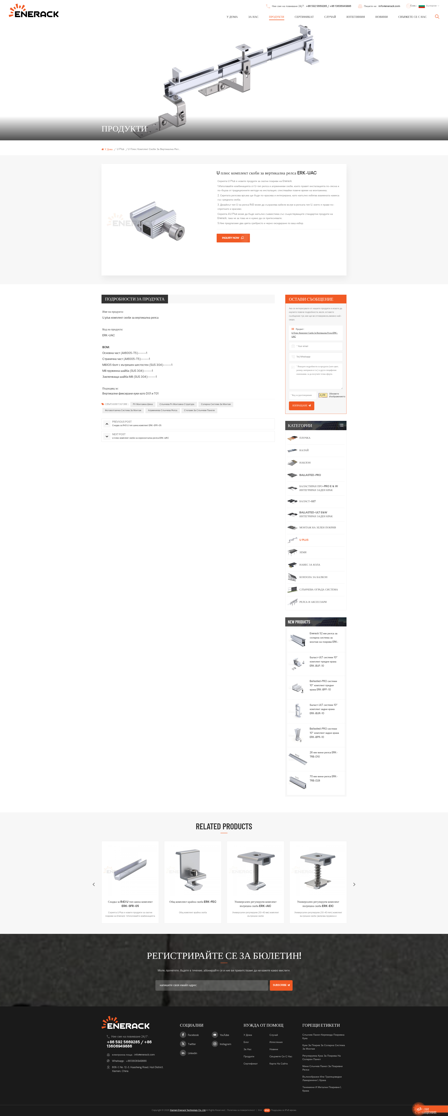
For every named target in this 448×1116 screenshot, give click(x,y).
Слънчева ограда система (318, 589)
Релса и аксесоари (313, 602)
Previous (93, 884)
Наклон (305, 463)
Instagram (225, 1044)
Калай (304, 450)
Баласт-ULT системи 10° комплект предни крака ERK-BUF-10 (324, 661)
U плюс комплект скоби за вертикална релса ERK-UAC (315, 335)
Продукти (276, 17)
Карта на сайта (279, 1064)
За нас (253, 17)
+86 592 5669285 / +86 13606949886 (328, 6)
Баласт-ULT (307, 501)
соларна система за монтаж (216, 404)
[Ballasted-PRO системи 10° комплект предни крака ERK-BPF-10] (298, 688)
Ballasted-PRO (310, 475)
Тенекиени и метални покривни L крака (321, 1089)
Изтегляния (355, 17)
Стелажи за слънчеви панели (199, 411)
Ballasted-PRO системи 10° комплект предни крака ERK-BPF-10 (323, 685)
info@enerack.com (389, 6)
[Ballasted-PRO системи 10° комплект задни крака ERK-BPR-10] (298, 735)
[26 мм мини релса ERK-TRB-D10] (298, 759)
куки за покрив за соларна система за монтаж (323, 1047)
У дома (232, 17)
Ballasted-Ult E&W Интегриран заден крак (316, 514)
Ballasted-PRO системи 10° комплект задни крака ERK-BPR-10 (324, 733)
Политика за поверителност (241, 1110)
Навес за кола (309, 565)
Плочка (304, 438)
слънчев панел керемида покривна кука (323, 1037)
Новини (381, 17)
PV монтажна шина (143, 404)
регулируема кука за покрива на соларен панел (321, 1058)
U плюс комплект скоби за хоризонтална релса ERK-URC (318, 904)
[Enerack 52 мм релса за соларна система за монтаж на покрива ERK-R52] (298, 640)
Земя (302, 552)
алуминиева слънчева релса (162, 411)
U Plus (120, 149)
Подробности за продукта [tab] (134, 298)
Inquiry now (231, 238)
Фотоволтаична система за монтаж (123, 411)
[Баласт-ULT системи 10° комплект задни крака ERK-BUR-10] (298, 711)
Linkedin (192, 1053)
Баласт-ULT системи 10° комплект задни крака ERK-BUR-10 (324, 709)
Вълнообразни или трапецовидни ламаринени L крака (322, 1079)
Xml (260, 1110)
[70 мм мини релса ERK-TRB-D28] (298, 783)
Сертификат (304, 17)
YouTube (224, 1035)
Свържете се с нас (412, 17)
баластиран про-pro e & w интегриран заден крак (318, 488)
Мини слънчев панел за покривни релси (322, 1068)
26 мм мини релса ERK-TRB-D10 (324, 754)
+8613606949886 (136, 1061)
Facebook (193, 1035)
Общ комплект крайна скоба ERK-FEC (130, 902)
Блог (246, 1042)
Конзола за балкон (313, 577)
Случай (330, 17)
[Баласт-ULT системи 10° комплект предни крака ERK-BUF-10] (298, 664)
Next (354, 884)
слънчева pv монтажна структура (177, 404)
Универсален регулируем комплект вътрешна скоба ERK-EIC (255, 904)
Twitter (192, 1044)
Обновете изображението (337, 395)
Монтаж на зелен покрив (317, 527)
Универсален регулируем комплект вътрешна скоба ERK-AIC (193, 904)
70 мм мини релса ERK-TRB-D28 (324, 778)
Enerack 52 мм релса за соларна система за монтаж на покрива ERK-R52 (324, 638)
